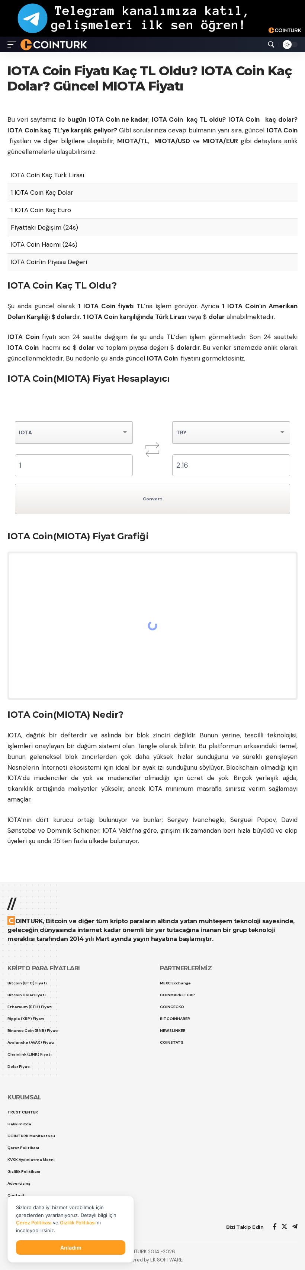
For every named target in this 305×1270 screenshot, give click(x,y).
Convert (152, 499)
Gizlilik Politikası (78, 1222)
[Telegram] (295, 1227)
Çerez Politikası (33, 1222)
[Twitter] (284, 1227)
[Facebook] (275, 1227)
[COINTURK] (53, 44)
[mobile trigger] (13, 44)
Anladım (70, 1247)
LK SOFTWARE (166, 1260)
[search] (271, 44)
